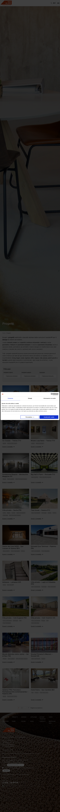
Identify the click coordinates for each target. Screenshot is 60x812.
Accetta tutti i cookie (49, 417)
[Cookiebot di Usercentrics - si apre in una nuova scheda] (52, 394)
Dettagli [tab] (30, 398)
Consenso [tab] (10, 398)
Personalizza (29, 417)
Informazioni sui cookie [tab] (50, 398)
